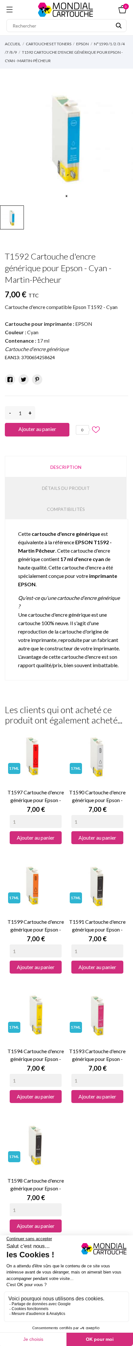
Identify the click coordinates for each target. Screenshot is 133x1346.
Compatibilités (66, 509)
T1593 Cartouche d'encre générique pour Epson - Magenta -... (97, 1055)
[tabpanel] (66, 135)
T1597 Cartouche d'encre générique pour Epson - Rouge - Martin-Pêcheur (35, 796)
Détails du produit (66, 488)
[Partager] (10, 379)
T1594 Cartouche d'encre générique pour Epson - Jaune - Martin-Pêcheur (35, 1055)
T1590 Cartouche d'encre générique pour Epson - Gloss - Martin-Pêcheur (97, 796)
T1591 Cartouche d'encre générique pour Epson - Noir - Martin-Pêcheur (97, 926)
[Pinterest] (37, 379)
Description (65, 467)
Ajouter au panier (37, 429)
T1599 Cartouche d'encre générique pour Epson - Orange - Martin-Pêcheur (35, 926)
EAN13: (12, 357)
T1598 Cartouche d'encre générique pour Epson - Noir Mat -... (35, 1184)
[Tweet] (23, 379)
